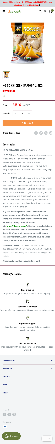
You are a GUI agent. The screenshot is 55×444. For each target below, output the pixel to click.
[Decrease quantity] (15, 113)
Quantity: (7, 113)
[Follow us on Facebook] (4, 414)
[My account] (45, 11)
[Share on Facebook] (36, 133)
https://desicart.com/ (17, 226)
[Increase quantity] (29, 113)
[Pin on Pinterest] (41, 133)
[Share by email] (50, 133)
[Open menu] (4, 11)
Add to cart (27, 123)
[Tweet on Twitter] (46, 133)
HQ (4, 96)
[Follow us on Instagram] (14, 414)
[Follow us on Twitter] (9, 414)
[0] (50, 11)
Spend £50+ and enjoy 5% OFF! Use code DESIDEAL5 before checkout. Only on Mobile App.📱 (27, 3)
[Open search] (40, 11)
